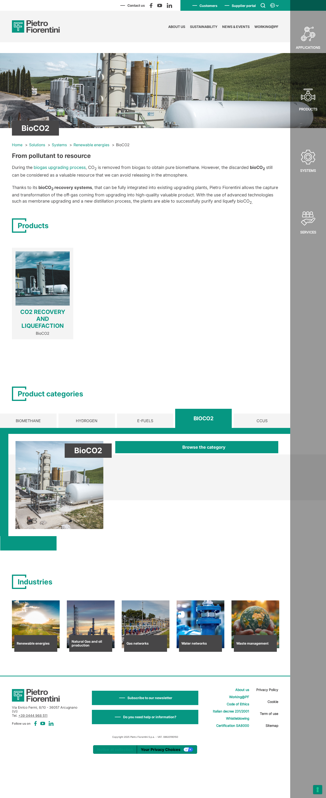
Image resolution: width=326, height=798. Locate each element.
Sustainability (203, 27)
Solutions (37, 144)
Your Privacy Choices (160, 749)
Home (17, 144)
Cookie (273, 702)
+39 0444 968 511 (32, 715)
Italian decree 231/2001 (231, 711)
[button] (145, 698)
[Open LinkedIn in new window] (169, 5)
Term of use (269, 714)
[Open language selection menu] (274, 5)
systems (308, 170)
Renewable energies (91, 144)
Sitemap (272, 725)
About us (176, 27)
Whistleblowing (237, 718)
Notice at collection (115, 749)
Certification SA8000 (232, 725)
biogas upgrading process (60, 167)
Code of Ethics (238, 704)
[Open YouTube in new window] (159, 5)
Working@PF (266, 27)
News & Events (236, 27)
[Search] (263, 5)
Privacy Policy (267, 690)
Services (308, 232)
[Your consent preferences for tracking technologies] (317, 789)
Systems (59, 144)
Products (308, 109)
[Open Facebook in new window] (151, 5)
